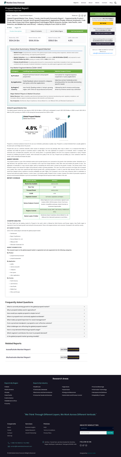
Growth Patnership (30, 433)
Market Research (30, 430)
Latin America (9, 398)
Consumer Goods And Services (42, 395)
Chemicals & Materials (40, 389)
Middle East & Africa (11, 401)
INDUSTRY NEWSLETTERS (89, 425)
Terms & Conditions (49, 430)
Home (8, 15)
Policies (47, 424)
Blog (111, 3)
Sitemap (9, 436)
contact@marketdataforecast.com (21, 446)
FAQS (45, 427)
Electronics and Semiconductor (42, 392)
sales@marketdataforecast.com (103, 53)
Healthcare (36, 387)
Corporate (11, 424)
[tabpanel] (46, 164)
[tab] (16, 31)
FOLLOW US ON (85, 442)
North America (9, 389)
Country (7, 403)
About (90, 3)
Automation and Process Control (72, 395)
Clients (97, 3)
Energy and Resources (69, 392)
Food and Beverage (98, 387)
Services (83, 3)
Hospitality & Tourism (98, 395)
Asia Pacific (8, 395)
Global (7, 387)
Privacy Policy (47, 433)
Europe (7, 392)
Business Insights (30, 427)
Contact (104, 3)
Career (9, 430)
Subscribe (110, 432)
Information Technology (99, 389)
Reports (76, 3)
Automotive (66, 389)
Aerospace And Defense (99, 392)
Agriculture (15, 15)
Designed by (88, 453)
